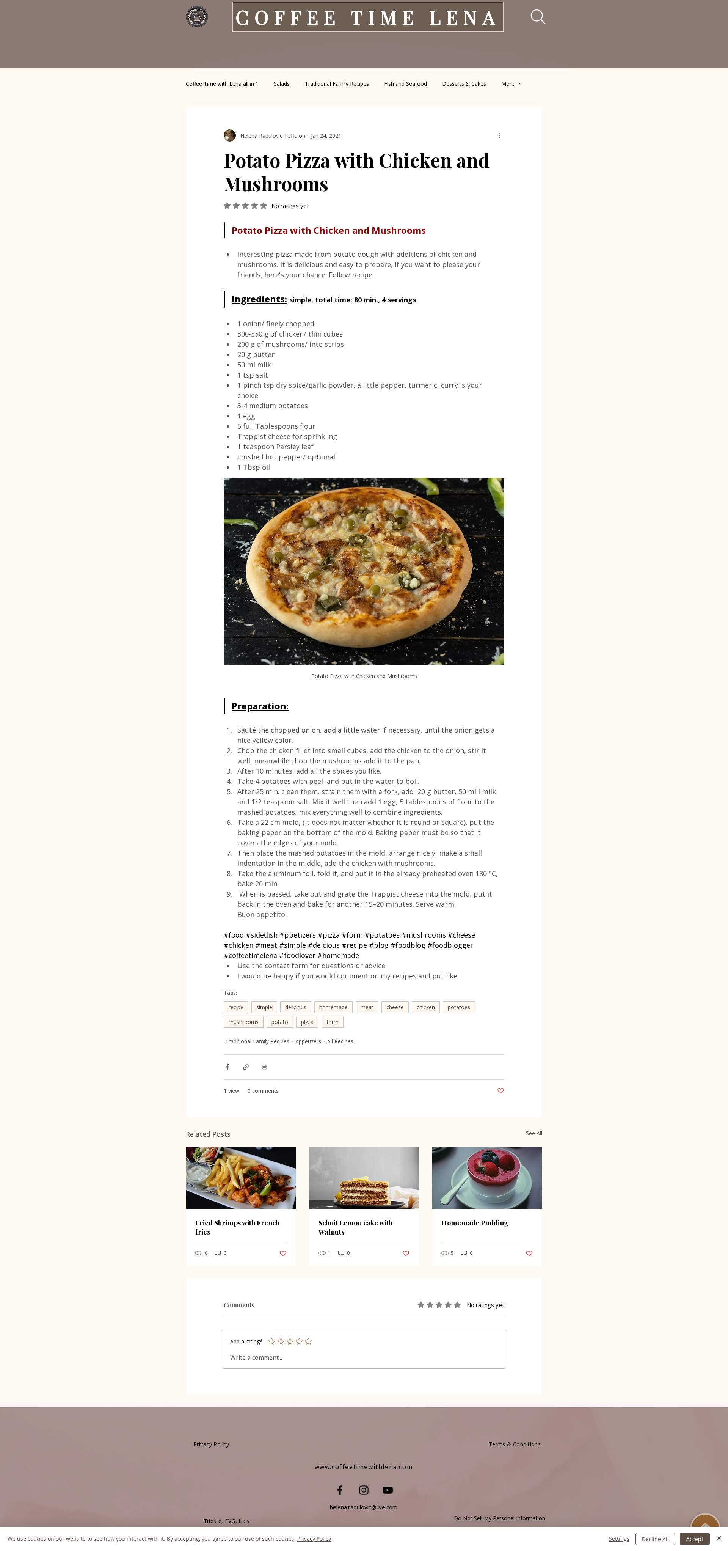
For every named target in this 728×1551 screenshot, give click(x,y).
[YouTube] (387, 1490)
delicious (295, 1007)
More (508, 83)
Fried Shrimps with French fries (237, 1227)
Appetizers (308, 1041)
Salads (282, 83)
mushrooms (244, 1022)
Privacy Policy (314, 1538)
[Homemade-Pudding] (487, 1178)
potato (279, 1022)
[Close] (718, 1539)
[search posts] (532, 16)
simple (264, 1007)
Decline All (655, 1539)
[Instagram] (364, 1490)
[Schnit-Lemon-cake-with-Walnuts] (364, 1178)
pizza (307, 1022)
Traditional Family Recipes (337, 83)
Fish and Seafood (405, 83)
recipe (236, 1007)
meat (367, 1007)
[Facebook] (340, 1490)
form (332, 1022)
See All (534, 1133)
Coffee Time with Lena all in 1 (222, 83)
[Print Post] (264, 1067)
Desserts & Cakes (464, 83)
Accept (694, 1539)
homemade (333, 1007)
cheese (395, 1007)
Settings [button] (619, 1538)
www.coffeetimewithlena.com (364, 1467)
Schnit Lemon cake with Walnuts (355, 1227)
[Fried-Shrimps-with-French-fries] (241, 1178)
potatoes (459, 1007)
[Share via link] (245, 1067)
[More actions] (499, 135)
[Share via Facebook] (227, 1067)
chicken (426, 1007)
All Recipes (340, 1041)
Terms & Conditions (515, 1444)
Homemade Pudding (474, 1222)
